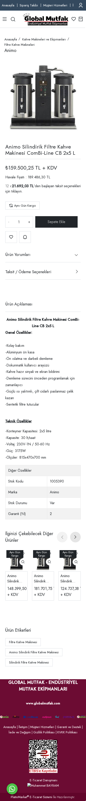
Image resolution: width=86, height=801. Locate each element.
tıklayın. (17, 191)
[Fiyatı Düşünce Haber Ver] (25, 237)
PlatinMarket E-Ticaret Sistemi (31, 797)
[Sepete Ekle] (56, 222)
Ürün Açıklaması (18, 304)
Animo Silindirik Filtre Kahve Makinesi (34, 652)
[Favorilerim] (73, 19)
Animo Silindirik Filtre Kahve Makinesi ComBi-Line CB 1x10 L (15, 578)
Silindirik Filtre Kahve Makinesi (29, 662)
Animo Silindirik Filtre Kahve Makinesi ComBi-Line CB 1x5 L (69, 578)
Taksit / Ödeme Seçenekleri (28, 272)
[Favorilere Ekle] (11, 237)
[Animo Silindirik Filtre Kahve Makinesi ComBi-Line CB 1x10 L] (16, 560)
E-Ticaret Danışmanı (43, 780)
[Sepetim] (80, 19)
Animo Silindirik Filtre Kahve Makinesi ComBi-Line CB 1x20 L (42, 578)
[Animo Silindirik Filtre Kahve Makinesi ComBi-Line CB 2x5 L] (43, 97)
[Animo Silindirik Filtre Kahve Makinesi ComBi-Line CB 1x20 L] (43, 560)
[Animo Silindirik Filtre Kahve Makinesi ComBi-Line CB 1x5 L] (69, 560)
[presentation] (62, 537)
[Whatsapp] (12, 788)
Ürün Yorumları (17, 254)
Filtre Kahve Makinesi (23, 642)
